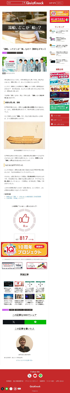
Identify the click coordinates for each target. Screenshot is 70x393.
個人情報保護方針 (18, 381)
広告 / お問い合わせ (59, 124)
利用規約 (9, 381)
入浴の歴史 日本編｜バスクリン (15, 198)
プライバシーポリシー (31, 381)
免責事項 (42, 381)
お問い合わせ (60, 381)
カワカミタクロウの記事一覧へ (24, 360)
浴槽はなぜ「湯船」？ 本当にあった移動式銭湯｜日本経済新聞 (23, 196)
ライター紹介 (57, 115)
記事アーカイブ (58, 120)
